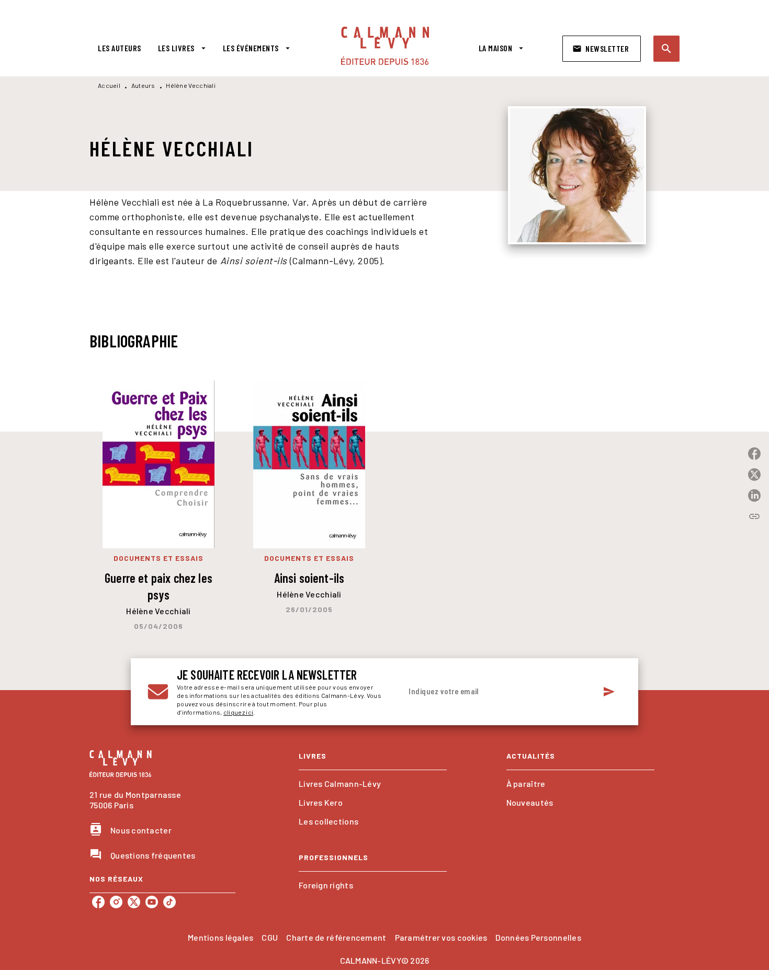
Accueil (109, 85)
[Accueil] (385, 46)
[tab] (119, 48)
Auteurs (143, 85)
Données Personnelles (538, 937)
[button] (601, 49)
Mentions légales (220, 937)
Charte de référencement (336, 937)
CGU (270, 937)
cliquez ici (238, 712)
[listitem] (98, 902)
